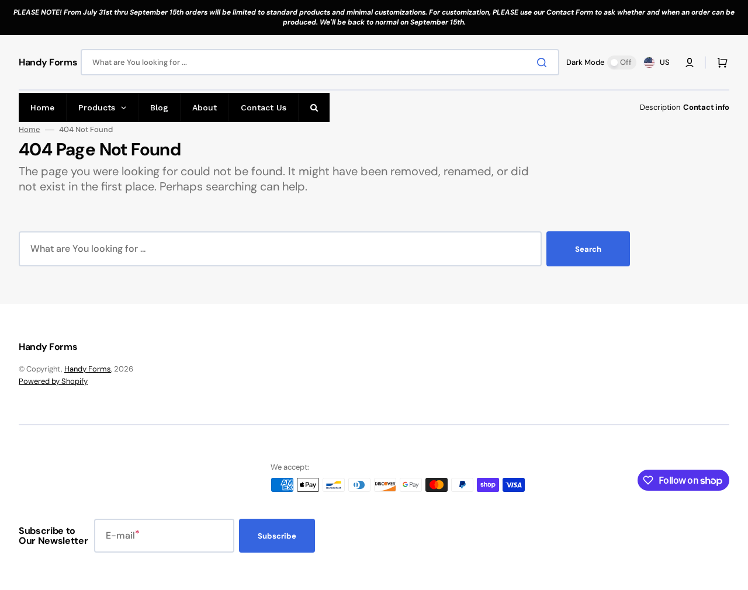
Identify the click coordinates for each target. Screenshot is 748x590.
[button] (689, 62)
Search (588, 249)
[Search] (544, 62)
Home (29, 129)
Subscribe (277, 536)
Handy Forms (87, 369)
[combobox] (320, 62)
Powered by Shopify (53, 381)
